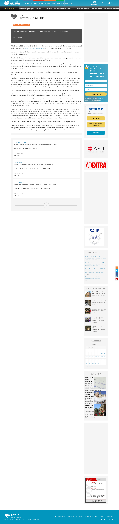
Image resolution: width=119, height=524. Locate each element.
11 (105, 354)
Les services (78, 516)
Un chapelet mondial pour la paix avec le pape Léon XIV (99, 301)
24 (102, 360)
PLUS (46, 205)
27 (90, 363)
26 (87, 363)
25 (105, 360)
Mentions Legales (88, 516)
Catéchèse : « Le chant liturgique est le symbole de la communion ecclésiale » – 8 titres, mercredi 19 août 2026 (95, 264)
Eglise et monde (50, 3)
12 (87, 357)
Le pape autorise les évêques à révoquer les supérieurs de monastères (98, 328)
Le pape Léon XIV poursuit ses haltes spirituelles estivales (89, 409)
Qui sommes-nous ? (60, 516)
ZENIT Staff (15, 39)
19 (87, 360)
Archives (18, 162)
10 (102, 354)
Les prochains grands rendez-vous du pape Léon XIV (89, 396)
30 (99, 363)
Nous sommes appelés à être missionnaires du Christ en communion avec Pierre (95, 258)
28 (93, 363)
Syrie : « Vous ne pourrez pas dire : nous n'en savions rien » (33, 164)
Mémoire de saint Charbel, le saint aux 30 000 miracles (99, 309)
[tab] (91, 479)
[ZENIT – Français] (13, 3)
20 (90, 360)
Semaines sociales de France (34, 48)
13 (90, 357)
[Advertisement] (46, 219)
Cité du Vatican (38, 3)
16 (99, 357)
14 (93, 357)
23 (99, 360)
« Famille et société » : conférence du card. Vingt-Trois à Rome (35, 184)
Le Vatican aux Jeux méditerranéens (43, 9)
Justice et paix (20, 142)
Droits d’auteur (99, 516)
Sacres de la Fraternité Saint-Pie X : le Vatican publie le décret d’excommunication (99, 293)
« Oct (86, 366)
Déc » (90, 366)
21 (93, 360)
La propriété (70, 516)
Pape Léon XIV (28, 3)
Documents (60, 3)
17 (102, 357)
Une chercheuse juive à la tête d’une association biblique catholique (83, 9)
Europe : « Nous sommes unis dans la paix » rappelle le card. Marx (35, 145)
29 (96, 363)
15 (96, 357)
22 (96, 360)
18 (105, 357)
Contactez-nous (108, 516)
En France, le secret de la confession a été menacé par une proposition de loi (98, 319)
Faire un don (69, 3)
